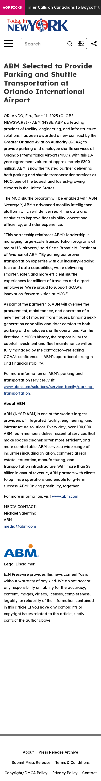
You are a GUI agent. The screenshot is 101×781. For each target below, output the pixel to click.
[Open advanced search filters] (81, 43)
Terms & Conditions (72, 762)
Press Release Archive (58, 752)
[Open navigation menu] (8, 43)
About (28, 752)
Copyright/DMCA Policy (25, 772)
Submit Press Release (31, 762)
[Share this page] (94, 43)
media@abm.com (20, 526)
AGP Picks (12, 7)
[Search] (69, 43)
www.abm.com (65, 496)
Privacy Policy (65, 772)
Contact (89, 772)
